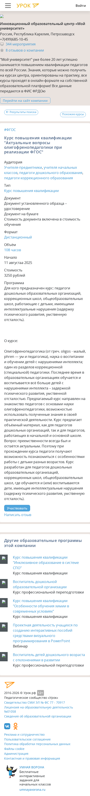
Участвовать (17, 508)
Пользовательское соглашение (27, 739)
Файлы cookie (14, 749)
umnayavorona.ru (32, 789)
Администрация (16, 753)
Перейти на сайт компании (25, 100)
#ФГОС (10, 129)
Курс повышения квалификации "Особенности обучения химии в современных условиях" (41, 606)
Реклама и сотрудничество (24, 734)
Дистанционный (18, 237)
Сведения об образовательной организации (37, 716)
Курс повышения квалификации (31, 190)
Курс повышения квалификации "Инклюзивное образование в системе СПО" (46, 562)
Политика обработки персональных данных (37, 744)
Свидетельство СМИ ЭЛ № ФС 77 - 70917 (34, 702)
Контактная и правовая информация (32, 758)
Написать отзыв (17, 514)
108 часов (12, 249)
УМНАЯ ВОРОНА (31, 767)
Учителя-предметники (23, 167)
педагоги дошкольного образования (50, 172)
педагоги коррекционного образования (38, 178)
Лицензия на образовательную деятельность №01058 (38, 709)
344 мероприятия (21, 44)
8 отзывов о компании (25, 50)
